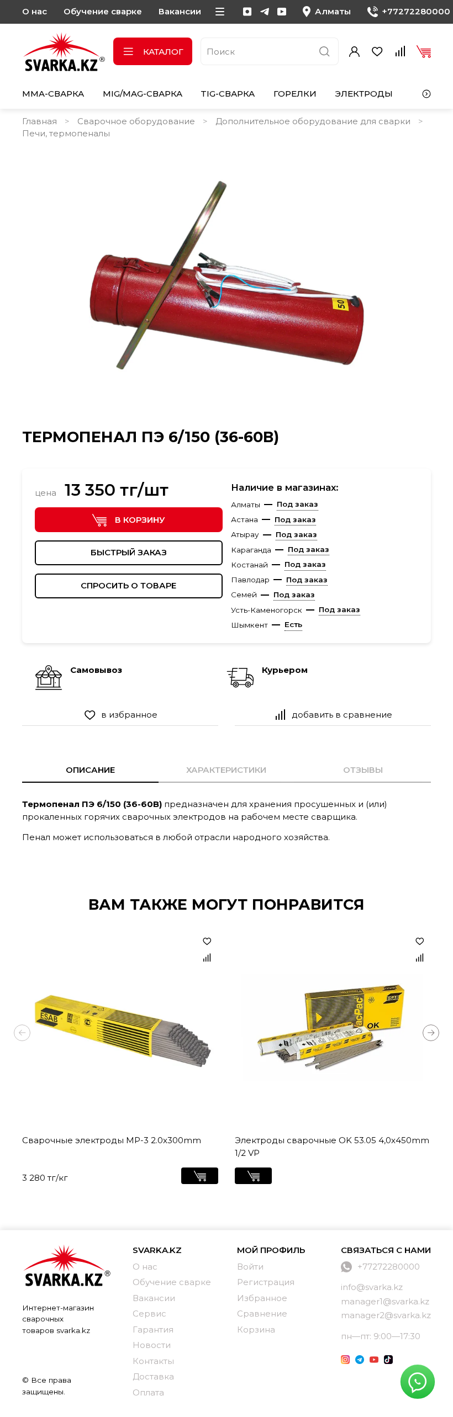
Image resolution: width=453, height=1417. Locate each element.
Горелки (295, 93)
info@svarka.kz (372, 1287)
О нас (34, 11)
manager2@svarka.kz (386, 1315)
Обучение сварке (103, 11)
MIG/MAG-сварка (142, 93)
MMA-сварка (53, 93)
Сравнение (262, 1313)
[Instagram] (247, 11)
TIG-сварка (228, 93)
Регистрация (265, 1282)
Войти (250, 1266)
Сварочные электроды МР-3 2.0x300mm (111, 1140)
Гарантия (153, 1329)
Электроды (364, 93)
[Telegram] (264, 11)
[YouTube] (281, 11)
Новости (152, 1345)
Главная (39, 121)
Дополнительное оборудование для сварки (312, 121)
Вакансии (180, 11)
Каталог (163, 51)
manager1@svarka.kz (385, 1301)
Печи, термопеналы (66, 133)
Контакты (153, 1361)
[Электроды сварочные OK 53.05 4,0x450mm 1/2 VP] (333, 1028)
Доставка (153, 1376)
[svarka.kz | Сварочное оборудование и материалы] (66, 1265)
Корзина (256, 1329)
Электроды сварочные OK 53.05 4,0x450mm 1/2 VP (332, 1146)
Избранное (262, 1298)
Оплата (148, 1392)
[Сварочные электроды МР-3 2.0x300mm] (120, 1028)
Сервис (149, 1313)
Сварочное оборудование (136, 121)
